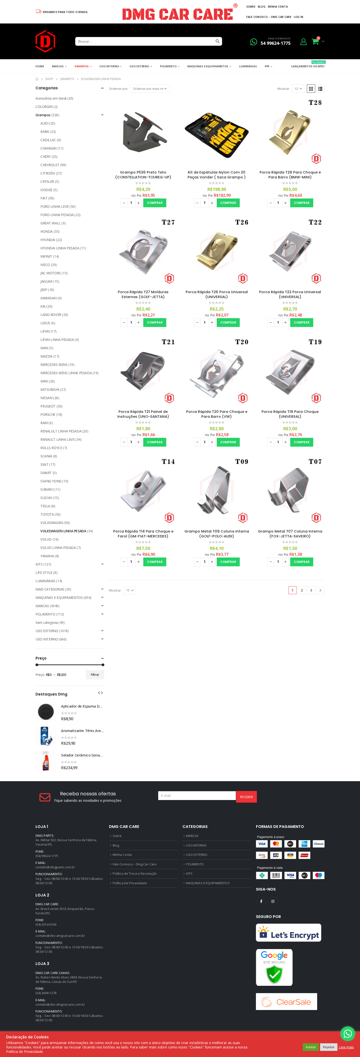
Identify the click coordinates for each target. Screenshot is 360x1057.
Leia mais (346, 1047)
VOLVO (46, 539)
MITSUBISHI (49, 389)
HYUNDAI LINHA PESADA (59, 248)
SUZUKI (46, 497)
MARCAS (58, 66)
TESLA (45, 506)
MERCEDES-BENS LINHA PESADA (66, 373)
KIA (43, 306)
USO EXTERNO (139, 66)
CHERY (45, 156)
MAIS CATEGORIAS (50, 589)
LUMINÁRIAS (248, 66)
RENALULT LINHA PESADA (60, 431)
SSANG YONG (50, 481)
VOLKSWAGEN (51, 522)
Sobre (250, 6)
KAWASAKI (48, 298)
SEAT (44, 464)
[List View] (320, 88)
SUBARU (46, 489)
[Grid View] (311, 88)
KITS (39, 564)
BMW (44, 131)
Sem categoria (47, 622)
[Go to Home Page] (37, 79)
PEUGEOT (48, 406)
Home (40, 66)
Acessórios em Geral (51, 98)
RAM (44, 422)
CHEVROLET (49, 165)
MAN (44, 348)
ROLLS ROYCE (51, 447)
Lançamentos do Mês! (307, 64)
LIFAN (45, 331)
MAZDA (46, 356)
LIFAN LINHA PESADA (57, 339)
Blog (261, 6)
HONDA (46, 231)
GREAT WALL (50, 223)
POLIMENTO (168, 66)
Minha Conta (278, 6)
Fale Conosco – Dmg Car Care (268, 17)
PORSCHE (47, 414)
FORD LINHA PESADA (57, 214)
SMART (46, 472)
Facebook (261, 901)
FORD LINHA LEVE (54, 206)
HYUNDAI (47, 239)
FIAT (43, 198)
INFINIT (46, 256)
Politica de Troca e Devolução (135, 873)
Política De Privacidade (130, 883)
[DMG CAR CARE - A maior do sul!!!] (45, 41)
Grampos (81, 66)
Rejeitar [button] (329, 1047)
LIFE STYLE (44, 572)
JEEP (43, 289)
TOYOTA (47, 514)
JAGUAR (46, 281)
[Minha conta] (304, 41)
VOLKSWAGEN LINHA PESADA (63, 531)
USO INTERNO (109, 66)
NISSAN (46, 397)
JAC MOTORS (50, 273)
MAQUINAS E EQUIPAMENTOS (207, 66)
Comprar (155, 203)
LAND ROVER (50, 314)
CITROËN (47, 173)
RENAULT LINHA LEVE (57, 439)
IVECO (45, 264)
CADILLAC (48, 140)
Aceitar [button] (311, 1047)
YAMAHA (47, 556)
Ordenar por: (118, 88)
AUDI (44, 123)
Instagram (273, 901)
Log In (298, 17)
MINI (44, 381)
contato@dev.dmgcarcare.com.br (60, 935)
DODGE (46, 189)
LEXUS (45, 323)
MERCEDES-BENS (54, 364)
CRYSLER (47, 181)
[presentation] (99, 692)
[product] (143, 132)
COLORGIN (44, 106)
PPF (267, 66)
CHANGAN (48, 148)
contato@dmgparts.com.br (55, 867)
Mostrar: (283, 88)
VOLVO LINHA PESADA (58, 547)
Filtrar (95, 675)
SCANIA (46, 456)
